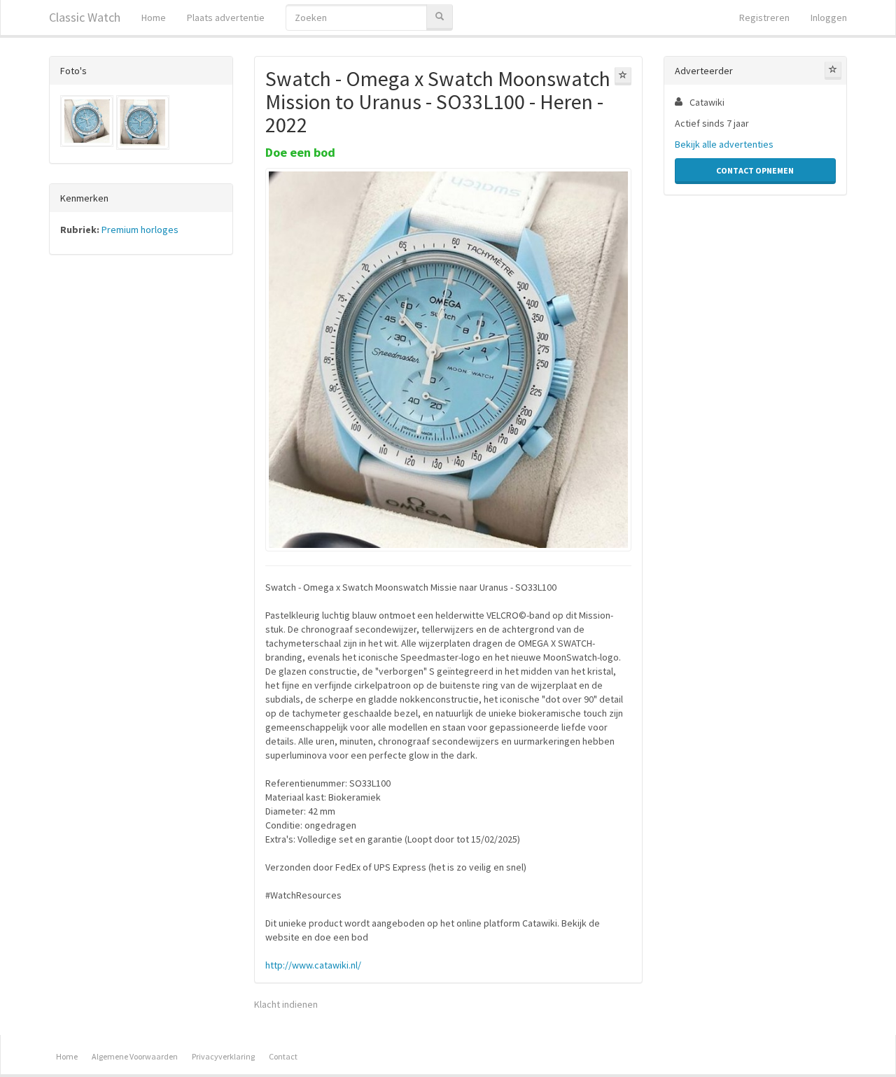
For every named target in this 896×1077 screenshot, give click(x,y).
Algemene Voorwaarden (135, 1056)
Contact (283, 1056)
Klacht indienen (286, 1004)
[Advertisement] (141, 484)
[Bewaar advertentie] (623, 76)
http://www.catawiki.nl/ (313, 965)
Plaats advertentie (226, 17)
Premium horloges (140, 229)
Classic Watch (84, 17)
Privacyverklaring (223, 1056)
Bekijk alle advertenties (724, 144)
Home (153, 17)
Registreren (764, 17)
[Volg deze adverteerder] (833, 71)
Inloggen (829, 17)
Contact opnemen (755, 170)
